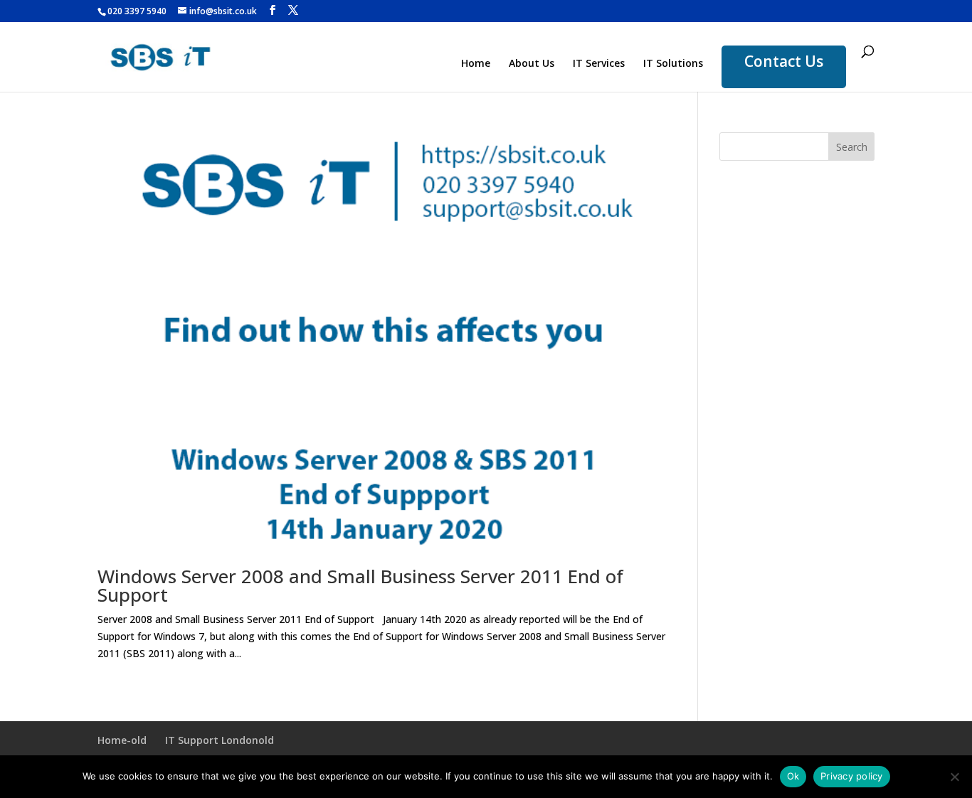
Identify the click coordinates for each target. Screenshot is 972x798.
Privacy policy (851, 776)
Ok (793, 776)
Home (475, 64)
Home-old (122, 740)
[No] (954, 777)
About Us (531, 64)
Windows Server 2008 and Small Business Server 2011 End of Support (360, 585)
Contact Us (783, 61)
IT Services (599, 64)
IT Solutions (673, 64)
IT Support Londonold (219, 740)
